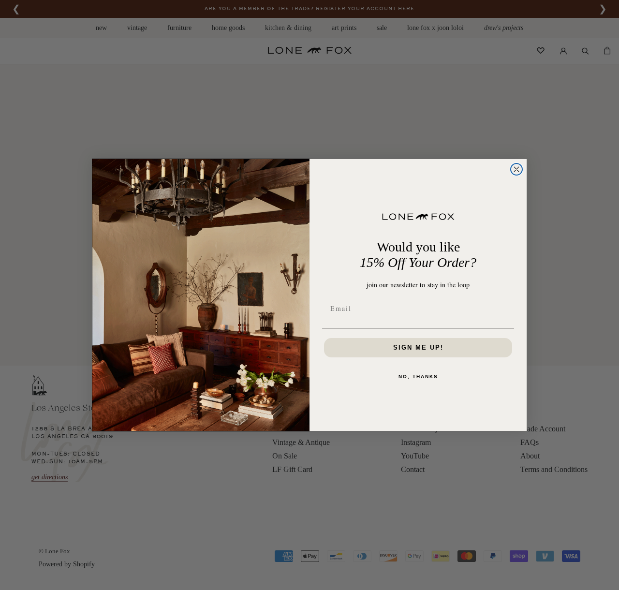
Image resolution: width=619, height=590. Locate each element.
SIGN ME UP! (418, 347)
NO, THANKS (418, 376)
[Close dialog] (516, 169)
